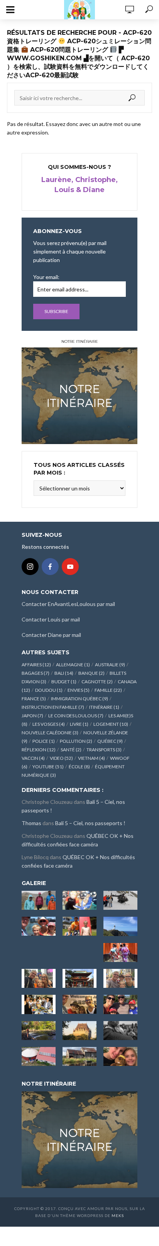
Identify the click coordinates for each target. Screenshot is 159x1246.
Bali (63, 673)
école (79, 766)
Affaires (36, 664)
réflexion (39, 749)
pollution (76, 741)
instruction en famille (53, 707)
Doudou (49, 690)
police (43, 741)
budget (63, 681)
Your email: (46, 277)
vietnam (91, 758)
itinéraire (104, 707)
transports (104, 749)
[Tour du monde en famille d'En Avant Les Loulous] (79, 1139)
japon (32, 715)
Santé (71, 749)
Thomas (31, 823)
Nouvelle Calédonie (50, 732)
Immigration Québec (79, 698)
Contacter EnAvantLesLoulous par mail (68, 604)
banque (91, 673)
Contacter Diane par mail (51, 635)
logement (110, 724)
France (34, 698)
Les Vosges (48, 724)
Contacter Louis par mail (51, 619)
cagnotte (97, 681)
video (61, 758)
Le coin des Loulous (75, 715)
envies (79, 690)
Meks (118, 1215)
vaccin (33, 758)
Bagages (35, 673)
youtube (48, 766)
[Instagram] (30, 566)
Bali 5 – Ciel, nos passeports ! (90, 823)
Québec (110, 741)
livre (79, 724)
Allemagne (73, 664)
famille (108, 690)
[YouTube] (70, 566)
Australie (110, 664)
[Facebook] (50, 566)
